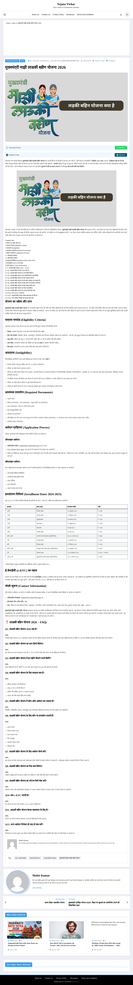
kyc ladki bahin (34, 61)
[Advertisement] (66, 39)
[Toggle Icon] (4, 14)
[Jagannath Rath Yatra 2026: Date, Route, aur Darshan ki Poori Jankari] (24, 929)
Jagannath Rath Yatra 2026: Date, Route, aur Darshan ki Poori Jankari (23, 944)
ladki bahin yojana (55, 61)
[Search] (120, 14)
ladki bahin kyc (44, 61)
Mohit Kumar (87, 61)
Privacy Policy (58, 15)
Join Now (122, 148)
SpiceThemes (75, 981)
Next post (72, 899)
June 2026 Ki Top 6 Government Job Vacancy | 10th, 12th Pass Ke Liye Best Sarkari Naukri (62, 944)
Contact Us (46, 15)
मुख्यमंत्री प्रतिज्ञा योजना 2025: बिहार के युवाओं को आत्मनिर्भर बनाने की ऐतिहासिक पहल (94, 903)
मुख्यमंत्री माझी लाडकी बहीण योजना (70, 61)
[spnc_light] (127, 14)
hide (12, 240)
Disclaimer (70, 15)
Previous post (60, 899)
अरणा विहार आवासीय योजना (55, 902)
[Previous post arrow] (5, 902)
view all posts (37, 887)
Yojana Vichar (66, 4)
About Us (35, 15)
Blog (22, 61)
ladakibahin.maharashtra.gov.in (30, 446)
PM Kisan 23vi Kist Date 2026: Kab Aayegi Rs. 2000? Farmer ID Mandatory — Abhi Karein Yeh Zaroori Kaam (106, 944)
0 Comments (111, 61)
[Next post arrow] (127, 902)
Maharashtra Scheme (12, 61)
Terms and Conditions (85, 15)
